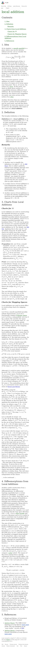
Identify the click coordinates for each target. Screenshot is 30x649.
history (8, 639)
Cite (17, 645)
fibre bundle (20, 513)
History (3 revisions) (10, 645)
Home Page (3, 6)
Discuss (6, 644)
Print (21, 645)
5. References (9, 41)
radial (10, 553)
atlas (11, 97)
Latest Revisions (16, 6)
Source (25, 645)
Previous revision (13, 644)
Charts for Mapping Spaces (17, 34)
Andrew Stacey (10, 623)
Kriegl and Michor (14, 386)
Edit (2, 644)
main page (25, 624)
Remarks (10, 26)
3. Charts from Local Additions (15, 29)
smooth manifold (19, 48)
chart (11, 86)
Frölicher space (21, 315)
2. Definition (9, 24)
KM (22, 628)
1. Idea (7, 21)
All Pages (9, 6)
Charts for (12, 31)
